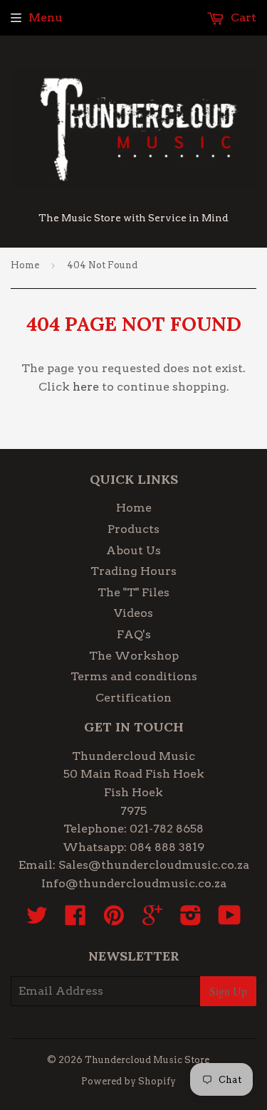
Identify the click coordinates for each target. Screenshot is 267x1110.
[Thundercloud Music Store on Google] (152, 919)
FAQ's (134, 634)
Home (25, 265)
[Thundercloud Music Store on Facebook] (75, 919)
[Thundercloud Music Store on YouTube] (230, 919)
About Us (133, 550)
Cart (242, 17)
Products (133, 529)
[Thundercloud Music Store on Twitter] (37, 919)
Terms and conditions (133, 676)
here (86, 386)
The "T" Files (133, 592)
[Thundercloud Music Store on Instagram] (190, 919)
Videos (133, 613)
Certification (133, 697)
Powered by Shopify (128, 1081)
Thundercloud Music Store (147, 1059)
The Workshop (134, 655)
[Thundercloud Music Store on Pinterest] (114, 919)
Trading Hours (133, 571)
